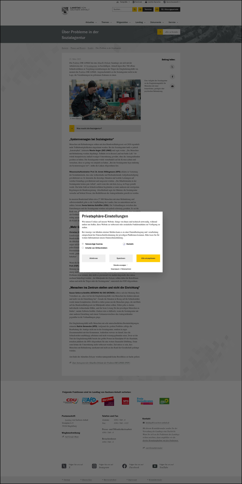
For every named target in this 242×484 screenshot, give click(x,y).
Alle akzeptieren (148, 258)
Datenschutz (126, 269)
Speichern (121, 258)
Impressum (115, 269)
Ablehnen (93, 258)
